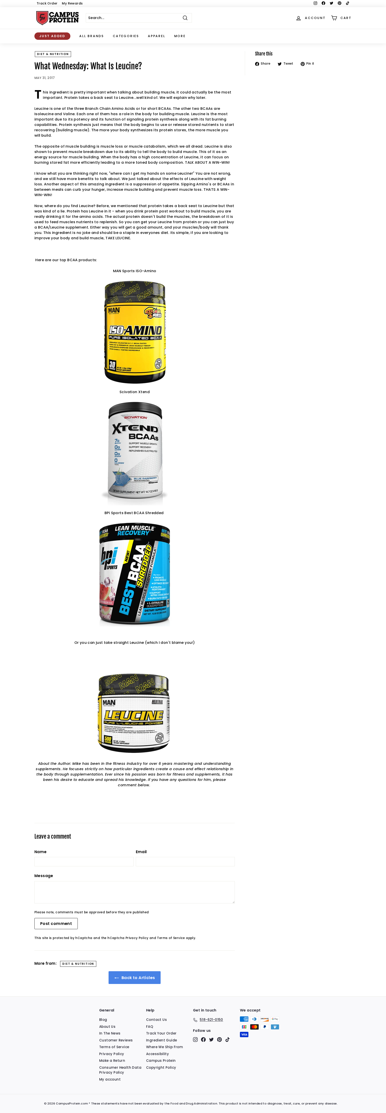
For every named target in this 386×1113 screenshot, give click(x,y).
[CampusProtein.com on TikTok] (227, 1039)
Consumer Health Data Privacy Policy (120, 1070)
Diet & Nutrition (53, 54)
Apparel (156, 36)
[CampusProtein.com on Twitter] (211, 1039)
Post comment (56, 923)
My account (110, 1079)
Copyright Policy (161, 1067)
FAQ (149, 1026)
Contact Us (156, 1019)
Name (40, 851)
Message (43, 875)
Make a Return (112, 1060)
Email (141, 851)
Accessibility (157, 1054)
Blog (103, 1019)
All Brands (91, 36)
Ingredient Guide (161, 1040)
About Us (107, 1026)
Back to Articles (138, 977)
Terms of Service (171, 938)
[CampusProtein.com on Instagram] (195, 1039)
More (180, 36)
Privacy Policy (137, 938)
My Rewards (72, 3)
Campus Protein (161, 1060)
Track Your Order (161, 1033)
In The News (109, 1033)
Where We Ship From (164, 1047)
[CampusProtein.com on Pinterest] (219, 1039)
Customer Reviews (116, 1040)
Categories (126, 36)
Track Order (47, 3)
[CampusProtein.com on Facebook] (203, 1039)
